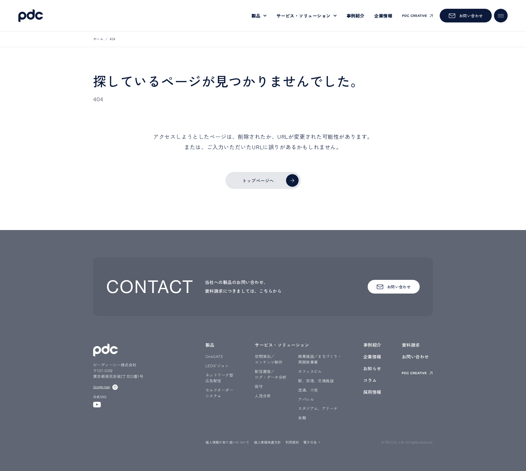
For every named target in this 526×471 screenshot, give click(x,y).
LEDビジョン (217, 365)
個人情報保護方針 (267, 442)
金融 (302, 417)
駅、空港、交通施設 (316, 380)
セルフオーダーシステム (219, 392)
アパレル (306, 399)
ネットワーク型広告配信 (219, 377)
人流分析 (263, 395)
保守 (259, 386)
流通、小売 (308, 390)
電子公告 (310, 442)
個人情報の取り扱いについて (227, 442)
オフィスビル (310, 371)
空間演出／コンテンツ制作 (268, 359)
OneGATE (214, 356)
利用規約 (292, 442)
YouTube (97, 404)
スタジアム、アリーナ (318, 408)
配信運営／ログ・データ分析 (270, 374)
